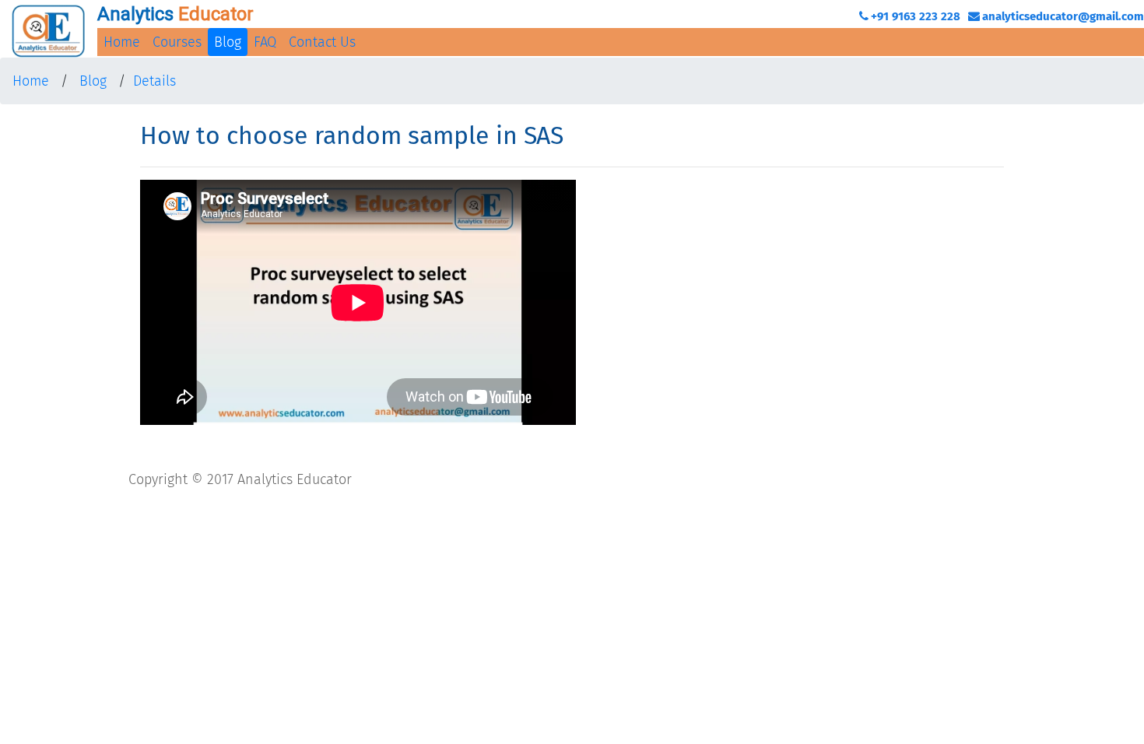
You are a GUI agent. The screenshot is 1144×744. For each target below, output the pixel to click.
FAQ (265, 42)
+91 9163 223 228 (915, 16)
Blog (227, 42)
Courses (177, 42)
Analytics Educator (294, 479)
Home (122, 42)
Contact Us (322, 42)
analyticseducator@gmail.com (1063, 16)
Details (154, 80)
